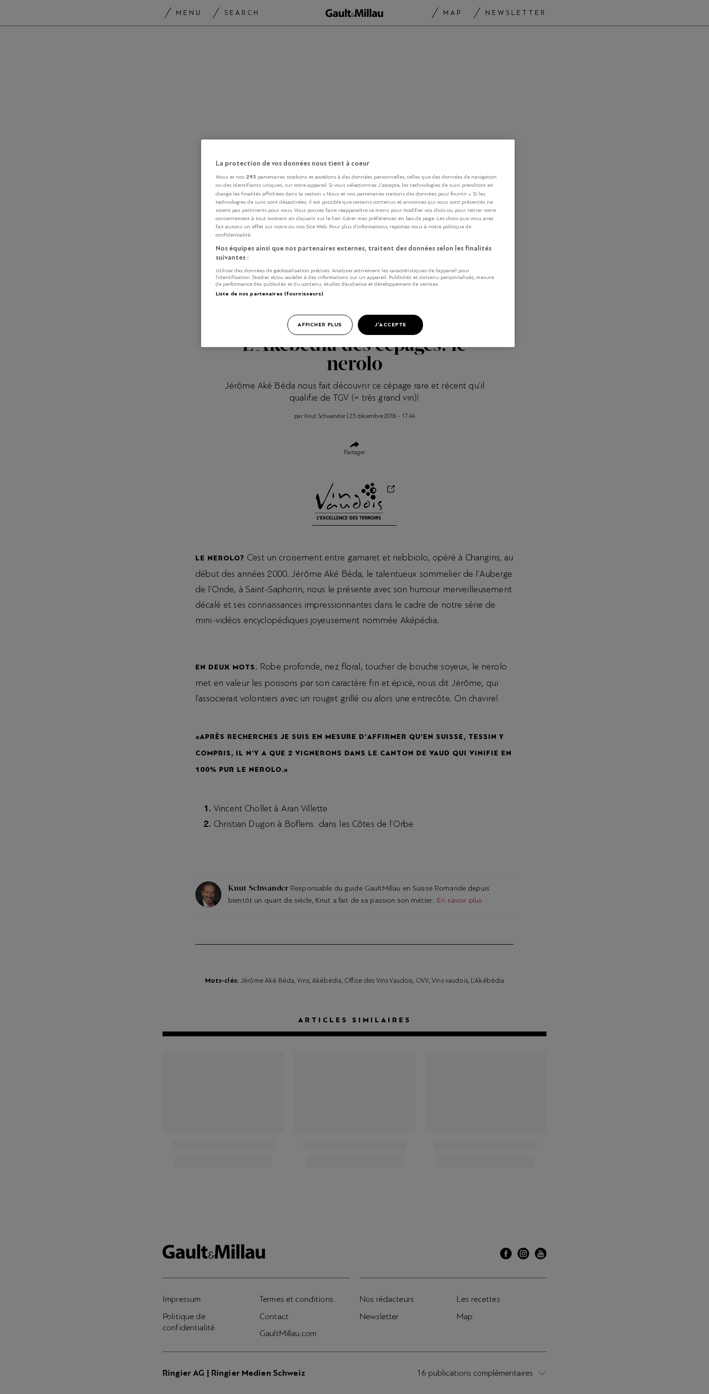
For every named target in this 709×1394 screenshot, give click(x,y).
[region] (358, 243)
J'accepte (390, 324)
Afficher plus (319, 324)
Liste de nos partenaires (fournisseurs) (269, 293)
